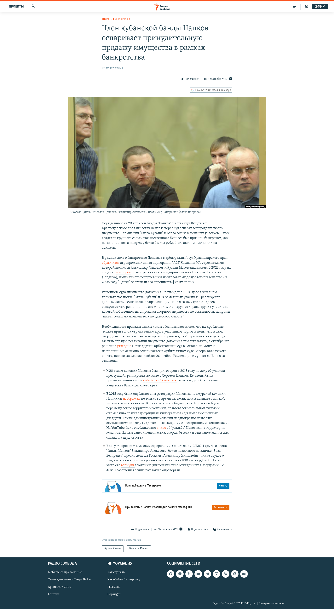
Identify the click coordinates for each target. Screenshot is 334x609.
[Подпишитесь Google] (170, 574)
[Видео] (295, 6)
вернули (128, 465)
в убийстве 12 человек (160, 380)
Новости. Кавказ (116, 19)
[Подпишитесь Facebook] (179, 574)
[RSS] (225, 574)
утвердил (124, 346)
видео (161, 428)
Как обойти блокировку (123, 579)
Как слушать (115, 572)
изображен (131, 399)
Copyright (113, 594)
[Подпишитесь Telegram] (207, 574)
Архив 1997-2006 (59, 587)
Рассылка (113, 587)
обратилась (110, 263)
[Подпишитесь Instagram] (216, 574)
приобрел (123, 272)
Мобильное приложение (65, 572)
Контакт (53, 594)
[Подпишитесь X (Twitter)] (189, 574)
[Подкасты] (235, 574)
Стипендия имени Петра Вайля (69, 579)
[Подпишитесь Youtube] (198, 574)
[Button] (190, 79)
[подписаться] (244, 574)
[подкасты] (306, 6)
